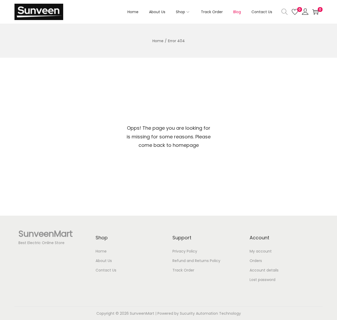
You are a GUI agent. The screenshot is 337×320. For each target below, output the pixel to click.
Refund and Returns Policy (196, 260)
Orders (256, 260)
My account (261, 251)
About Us (104, 260)
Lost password (262, 279)
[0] (295, 12)
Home (157, 40)
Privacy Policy (184, 251)
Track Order (183, 270)
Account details (264, 270)
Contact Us (106, 270)
